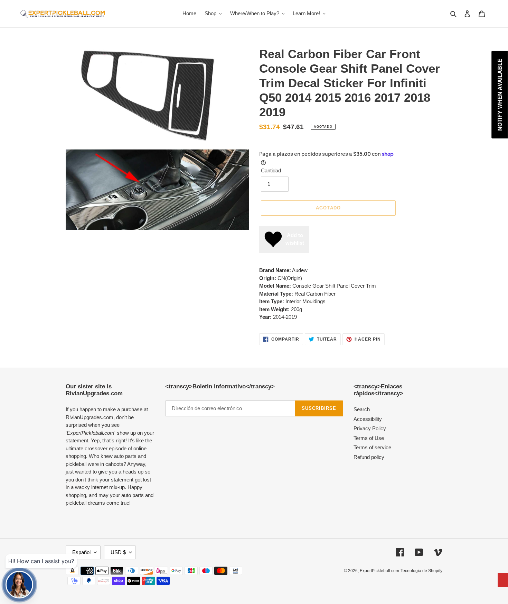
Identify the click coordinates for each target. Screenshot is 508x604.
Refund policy (369, 457)
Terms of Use (369, 438)
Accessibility (368, 419)
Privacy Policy (370, 428)
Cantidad (271, 170)
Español (81, 552)
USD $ (118, 552)
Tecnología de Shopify (421, 570)
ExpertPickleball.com (379, 570)
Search (362, 409)
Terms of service (372, 447)
